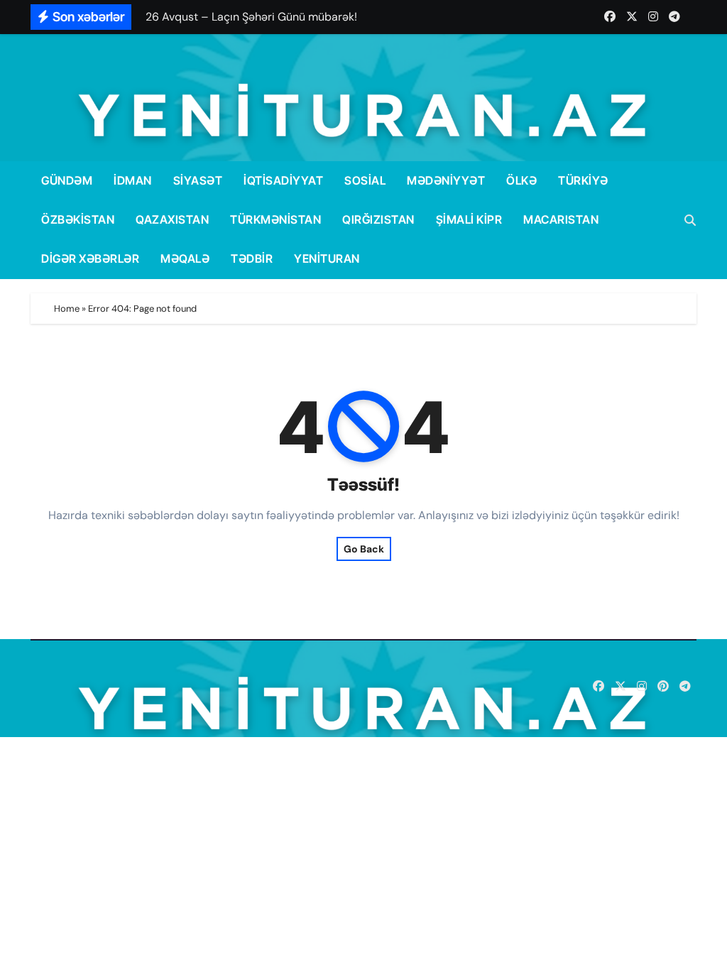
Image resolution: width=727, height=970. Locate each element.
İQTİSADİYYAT (283, 180)
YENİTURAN (327, 258)
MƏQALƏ (184, 258)
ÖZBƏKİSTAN (77, 219)
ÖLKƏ (521, 180)
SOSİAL (365, 180)
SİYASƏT (198, 180)
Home (67, 309)
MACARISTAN (560, 219)
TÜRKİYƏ (583, 180)
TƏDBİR (252, 258)
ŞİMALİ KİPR (469, 219)
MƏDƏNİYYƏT (446, 180)
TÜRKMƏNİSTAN (275, 219)
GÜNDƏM (66, 180)
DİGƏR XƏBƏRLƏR (90, 258)
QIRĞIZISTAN (378, 219)
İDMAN (133, 180)
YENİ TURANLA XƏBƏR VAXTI (182, 688)
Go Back (364, 549)
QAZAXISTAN (172, 219)
